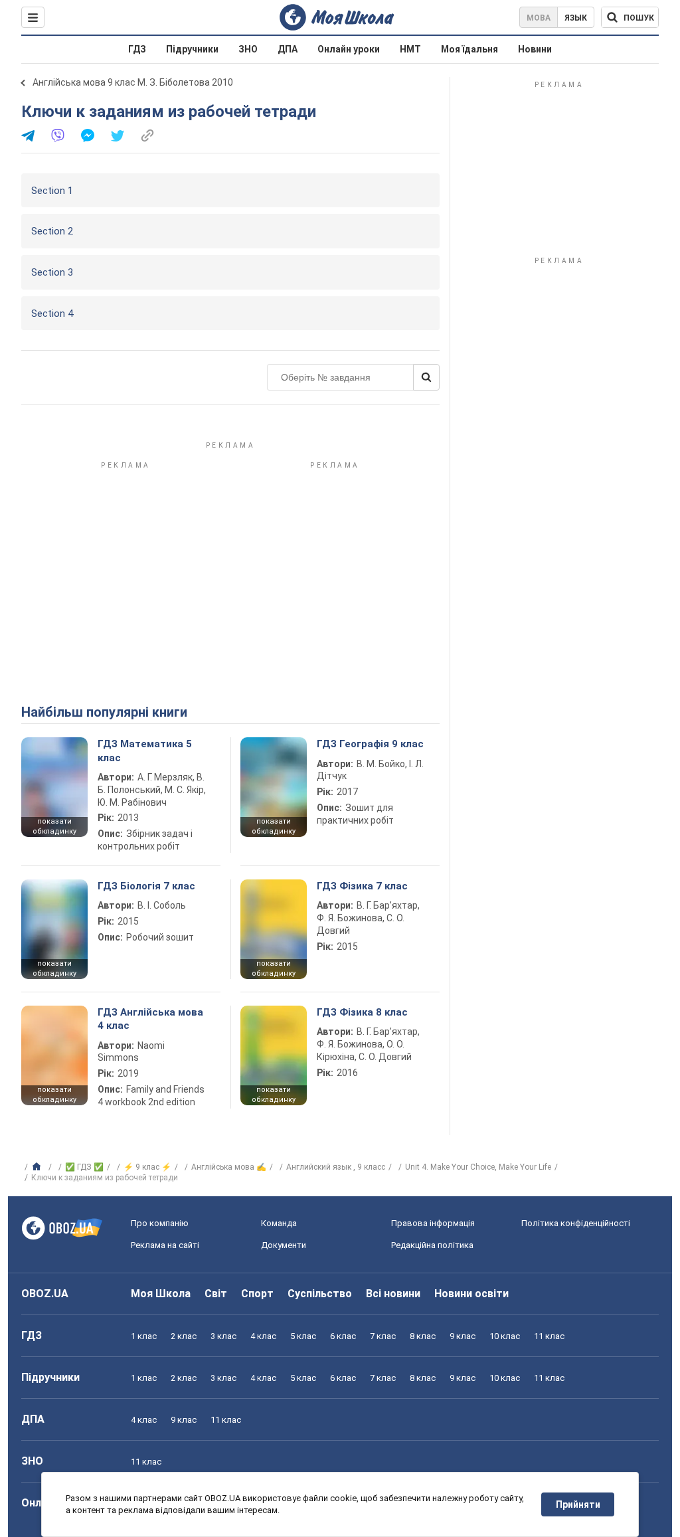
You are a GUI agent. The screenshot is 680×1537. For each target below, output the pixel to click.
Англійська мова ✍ (228, 1167)
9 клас (462, 1336)
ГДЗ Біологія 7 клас (146, 886)
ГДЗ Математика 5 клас (145, 750)
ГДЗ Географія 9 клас (370, 744)
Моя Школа (161, 1293)
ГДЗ (137, 49)
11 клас (549, 1336)
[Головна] (38, 1167)
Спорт (257, 1293)
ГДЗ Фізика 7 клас (362, 886)
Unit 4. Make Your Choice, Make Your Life (478, 1167)
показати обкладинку (54, 826)
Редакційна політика (432, 1245)
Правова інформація (433, 1223)
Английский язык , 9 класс (335, 1167)
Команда (279, 1223)
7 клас (383, 1336)
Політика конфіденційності (575, 1223)
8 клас (423, 1336)
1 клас (144, 1336)
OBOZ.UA (44, 1293)
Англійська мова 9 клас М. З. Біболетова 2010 (133, 82)
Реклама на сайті (165, 1245)
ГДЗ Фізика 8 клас (362, 1012)
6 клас (343, 1336)
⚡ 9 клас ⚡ (147, 1167)
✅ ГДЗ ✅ (84, 1167)
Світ (216, 1293)
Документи (283, 1245)
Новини (535, 49)
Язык (575, 18)
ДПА (288, 49)
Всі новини (393, 1293)
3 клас (223, 1336)
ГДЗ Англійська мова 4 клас (150, 1019)
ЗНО (248, 49)
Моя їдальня (469, 49)
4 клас (263, 1336)
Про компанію (160, 1223)
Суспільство (320, 1293)
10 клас (504, 1336)
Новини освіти (471, 1293)
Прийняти (578, 1504)
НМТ (410, 49)
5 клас (303, 1336)
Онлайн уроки (348, 49)
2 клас (184, 1336)
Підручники (192, 49)
